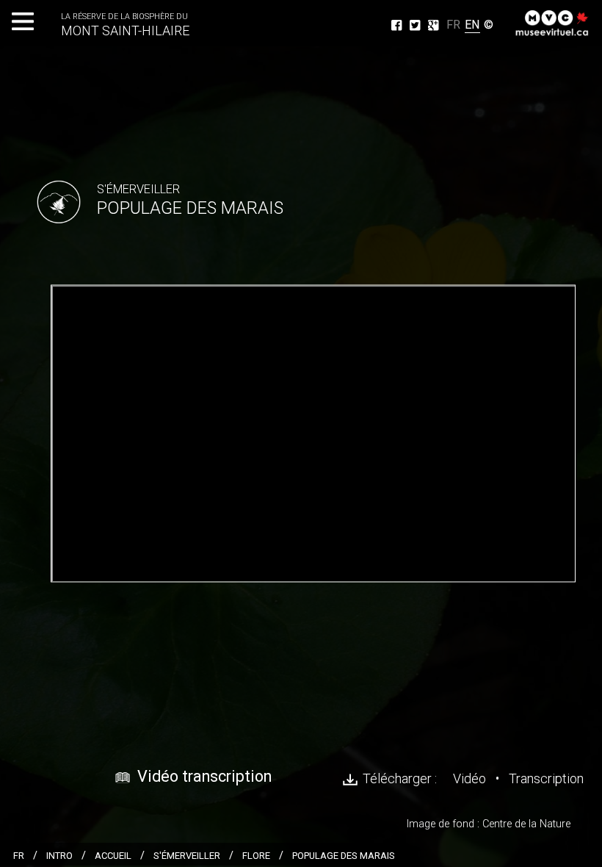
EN (472, 25)
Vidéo (469, 778)
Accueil (113, 855)
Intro (59, 855)
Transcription (546, 778)
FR (451, 23)
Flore (256, 855)
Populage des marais (343, 855)
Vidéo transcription (204, 776)
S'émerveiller (186, 855)
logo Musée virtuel (554, 22)
